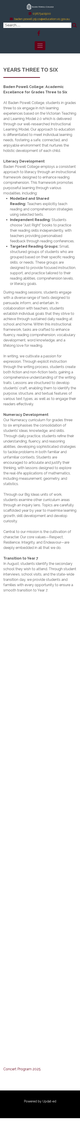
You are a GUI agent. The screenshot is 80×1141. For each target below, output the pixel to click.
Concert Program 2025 (22, 1069)
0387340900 (42, 13)
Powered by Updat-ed (40, 1101)
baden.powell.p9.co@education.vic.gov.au (42, 19)
